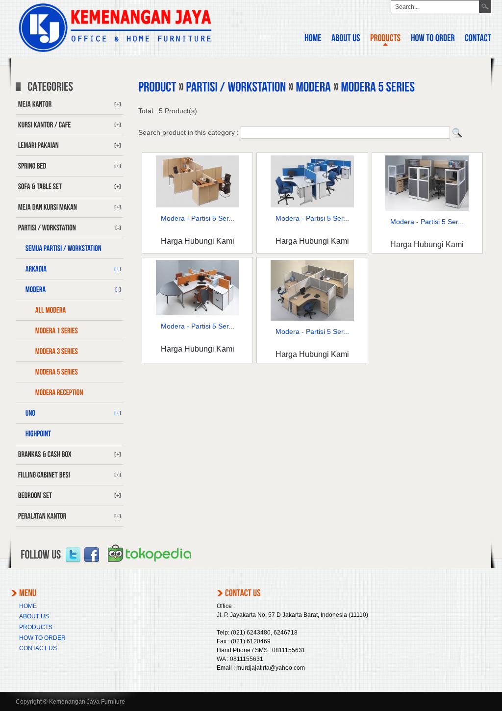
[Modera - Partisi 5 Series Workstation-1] (427, 208)
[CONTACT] (478, 39)
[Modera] (313, 87)
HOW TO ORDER (42, 638)
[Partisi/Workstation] (236, 87)
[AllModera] (70, 310)
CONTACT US (38, 648)
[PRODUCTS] (385, 39)
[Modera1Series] (70, 331)
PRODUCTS (35, 627)
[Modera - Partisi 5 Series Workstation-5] (197, 205)
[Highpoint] (70, 434)
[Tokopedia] (149, 565)
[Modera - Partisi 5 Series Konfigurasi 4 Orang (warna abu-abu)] (312, 318)
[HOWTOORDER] (433, 39)
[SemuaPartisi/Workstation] (70, 248)
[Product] (157, 87)
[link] (73, 555)
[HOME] (313, 39)
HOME (28, 606)
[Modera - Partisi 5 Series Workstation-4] (312, 205)
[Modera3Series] (70, 351)
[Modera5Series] (70, 372)
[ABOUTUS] (345, 39)
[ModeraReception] (70, 392)
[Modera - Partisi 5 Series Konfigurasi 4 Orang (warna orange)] (197, 313)
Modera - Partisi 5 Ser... (197, 218)
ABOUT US (34, 616)
